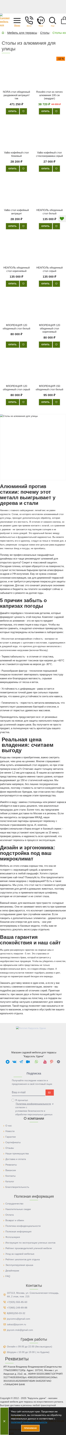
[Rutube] (27, 1061)
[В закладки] (23, 111)
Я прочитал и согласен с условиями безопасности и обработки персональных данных (34, 1107)
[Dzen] (58, 1061)
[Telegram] (21, 1061)
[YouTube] (44, 1061)
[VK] (14, 1061)
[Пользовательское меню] (29, 20)
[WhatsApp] (36, 1061)
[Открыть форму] (41, 20)
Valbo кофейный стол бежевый (16, 154)
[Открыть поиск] (53, 20)
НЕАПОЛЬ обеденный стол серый (49, 269)
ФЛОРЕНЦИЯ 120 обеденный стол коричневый (49, 328)
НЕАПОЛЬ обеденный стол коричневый (16, 269)
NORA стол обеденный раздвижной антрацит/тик (16, 95)
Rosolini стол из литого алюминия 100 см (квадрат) (49, 95)
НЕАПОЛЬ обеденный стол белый (49, 212)
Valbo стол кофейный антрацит (16, 212)
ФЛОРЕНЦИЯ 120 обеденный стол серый (16, 388)
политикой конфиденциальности (29, 1422)
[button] (17, 20)
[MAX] (7, 1061)
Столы (44, 33)
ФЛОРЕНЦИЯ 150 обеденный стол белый (49, 388)
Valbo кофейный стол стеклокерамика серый (49, 154)
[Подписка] (49, 1092)
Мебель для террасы (22, 33)
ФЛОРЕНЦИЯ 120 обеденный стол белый (16, 327)
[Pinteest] (51, 1061)
